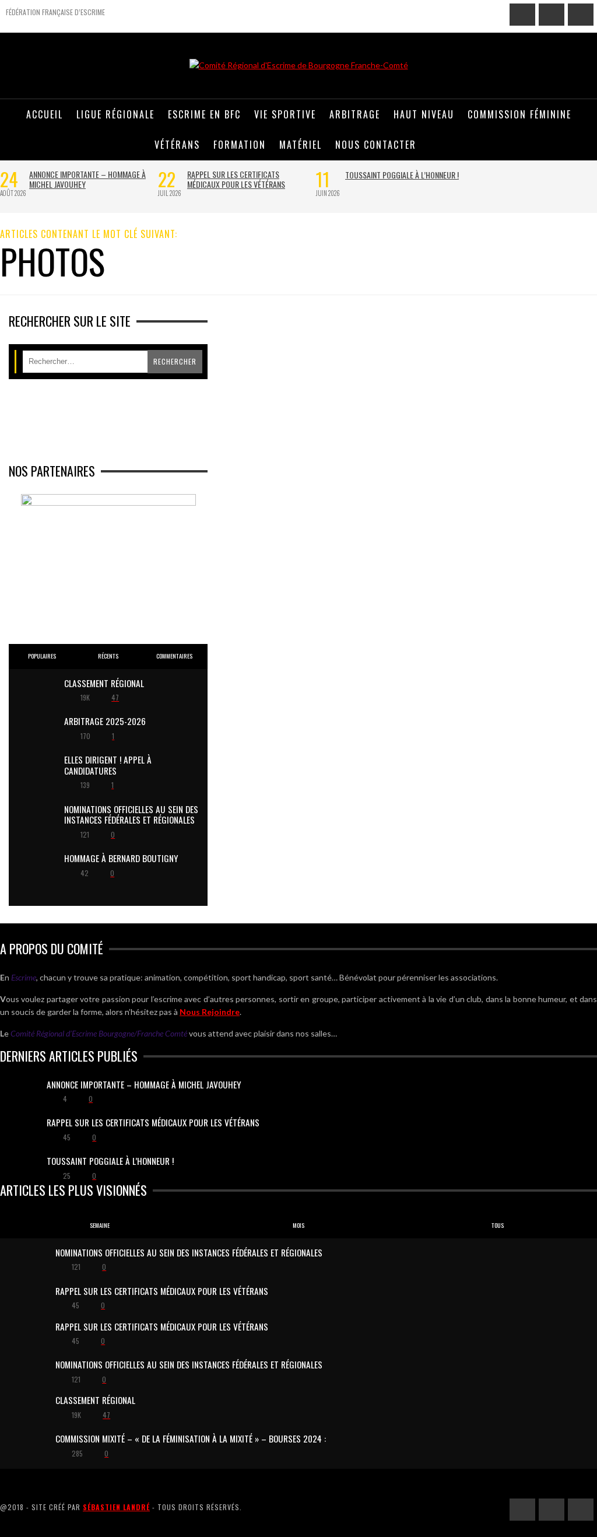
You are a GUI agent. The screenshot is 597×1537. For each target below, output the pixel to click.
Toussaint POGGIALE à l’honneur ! (402, 175)
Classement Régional (104, 683)
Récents (108, 655)
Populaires (42, 655)
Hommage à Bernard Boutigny (121, 858)
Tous (497, 1225)
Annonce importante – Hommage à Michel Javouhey (87, 179)
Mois (298, 1225)
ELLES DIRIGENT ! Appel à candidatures (108, 764)
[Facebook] (522, 14)
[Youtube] (581, 14)
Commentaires (174, 655)
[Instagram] (551, 14)
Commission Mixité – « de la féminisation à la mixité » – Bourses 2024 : (190, 1438)
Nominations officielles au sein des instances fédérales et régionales (131, 814)
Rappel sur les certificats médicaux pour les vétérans (236, 179)
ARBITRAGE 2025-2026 (105, 721)
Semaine (100, 1225)
